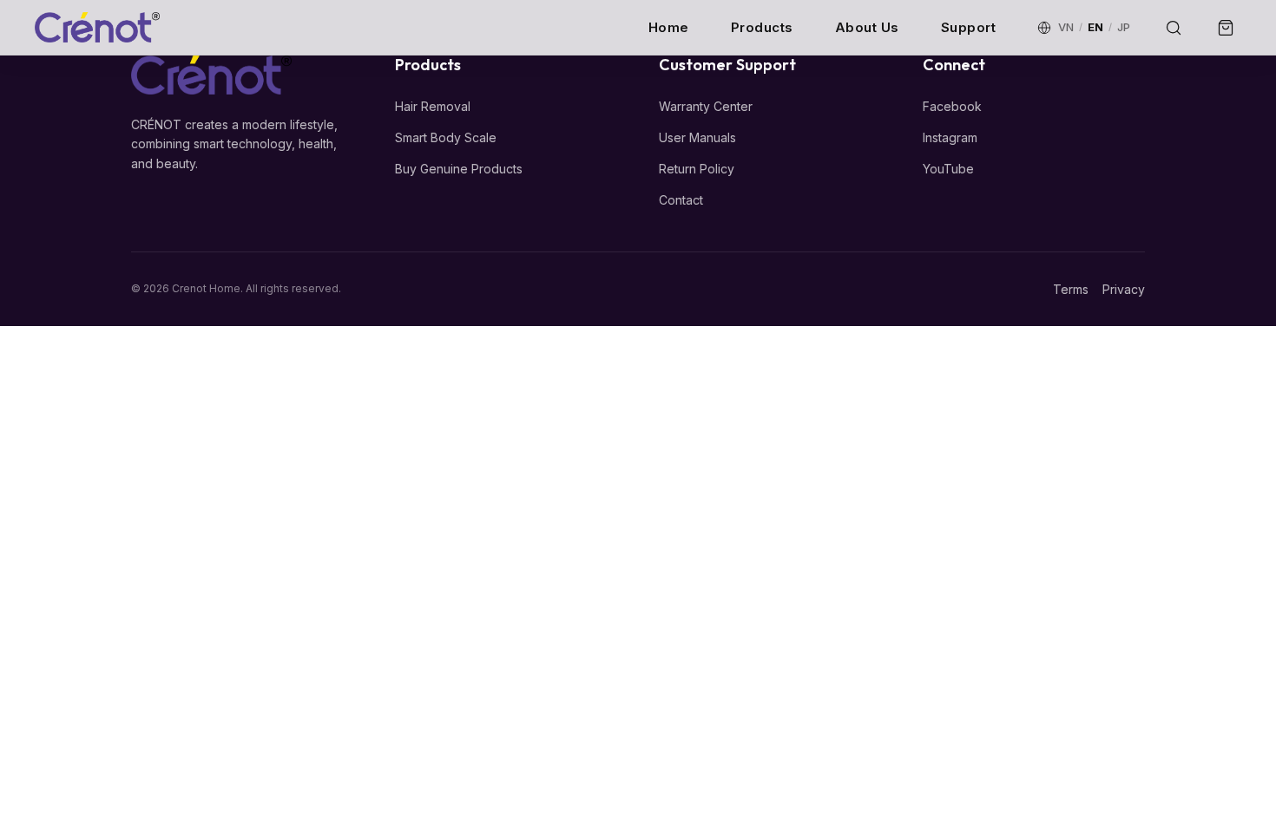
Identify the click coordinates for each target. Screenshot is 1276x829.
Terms (1071, 289)
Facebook (952, 106)
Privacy (1123, 289)
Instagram (950, 137)
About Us (867, 27)
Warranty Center (706, 106)
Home (668, 27)
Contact (681, 200)
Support (968, 27)
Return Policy (696, 168)
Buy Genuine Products (459, 168)
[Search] (1173, 27)
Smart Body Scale (446, 137)
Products (762, 27)
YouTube (948, 168)
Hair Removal (432, 106)
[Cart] (1225, 27)
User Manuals (697, 137)
